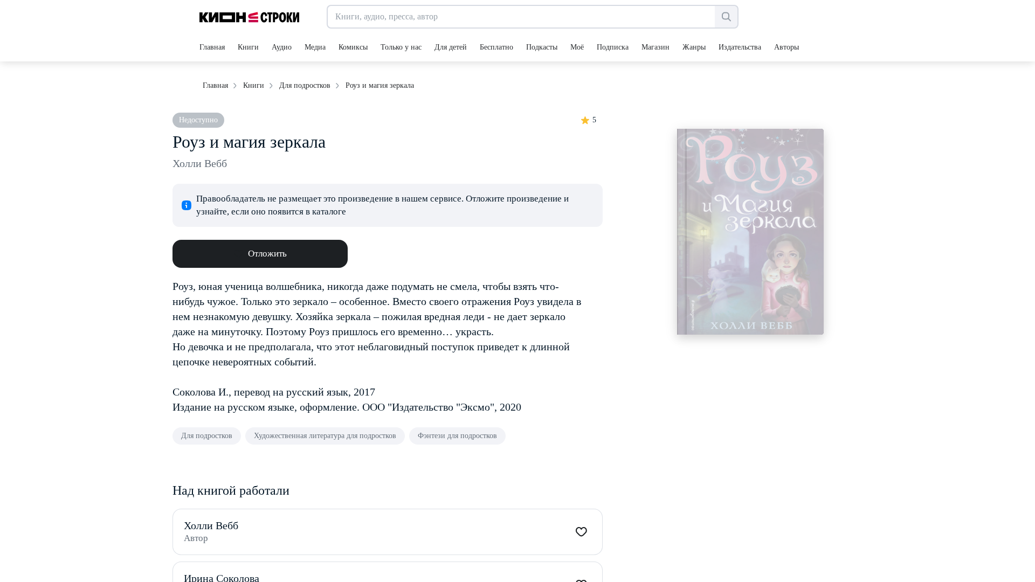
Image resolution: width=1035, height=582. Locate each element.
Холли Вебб (199, 163)
